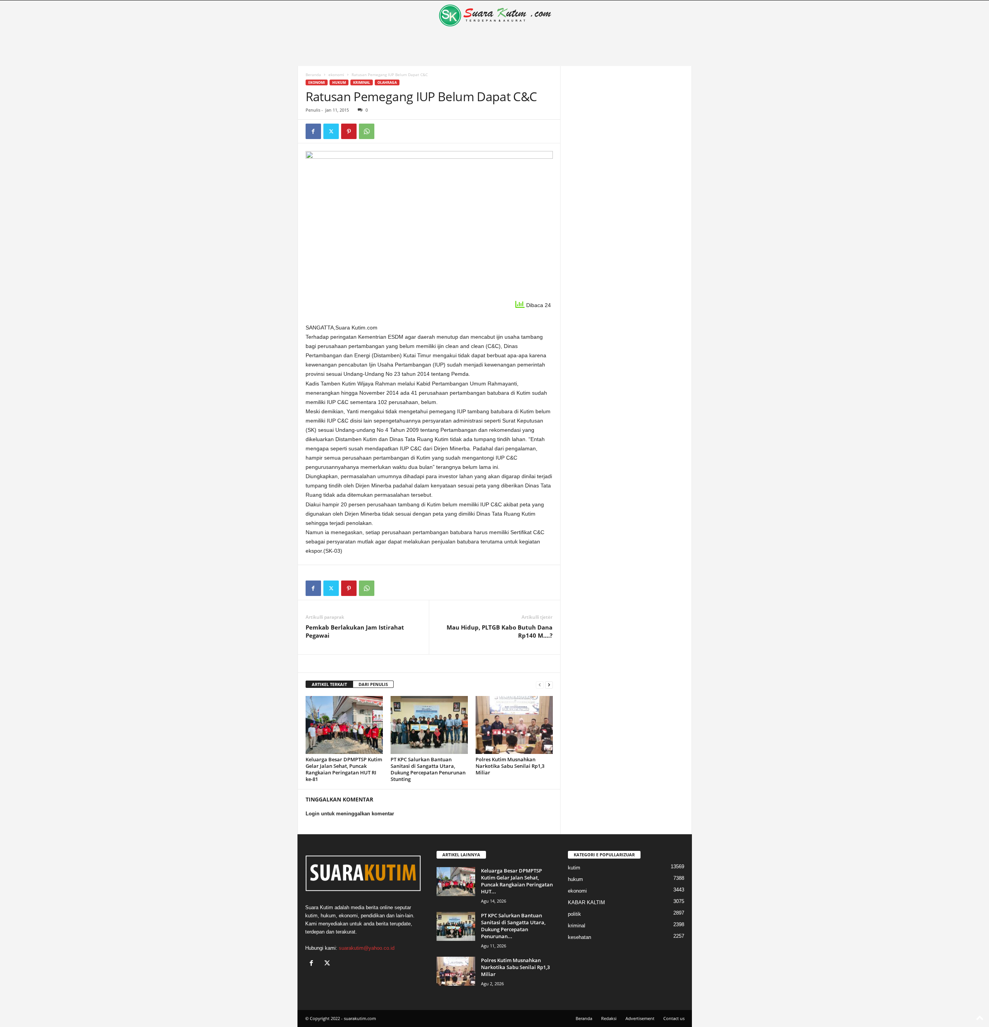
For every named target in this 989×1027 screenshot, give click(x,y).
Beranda (313, 74)
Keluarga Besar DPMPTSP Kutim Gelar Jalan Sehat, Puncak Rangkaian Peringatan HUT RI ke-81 (344, 769)
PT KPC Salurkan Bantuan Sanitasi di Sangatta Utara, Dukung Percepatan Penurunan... (513, 926)
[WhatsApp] (366, 131)
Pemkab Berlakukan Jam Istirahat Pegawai (355, 631)
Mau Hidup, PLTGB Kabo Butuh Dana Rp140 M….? (499, 631)
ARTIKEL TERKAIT (329, 684)
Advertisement (639, 1018)
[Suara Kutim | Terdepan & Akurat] (494, 15)
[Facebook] (313, 131)
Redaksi (609, 1018)
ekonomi (336, 74)
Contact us (674, 1018)
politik (574, 914)
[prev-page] (540, 685)
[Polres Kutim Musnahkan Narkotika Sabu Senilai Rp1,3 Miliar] (514, 725)
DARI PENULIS (373, 684)
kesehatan (579, 937)
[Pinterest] (349, 131)
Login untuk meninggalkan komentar (350, 814)
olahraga (387, 82)
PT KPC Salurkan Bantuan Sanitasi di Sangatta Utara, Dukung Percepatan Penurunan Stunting (428, 769)
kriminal (361, 82)
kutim (574, 868)
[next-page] (549, 685)
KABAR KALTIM (586, 902)
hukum (339, 82)
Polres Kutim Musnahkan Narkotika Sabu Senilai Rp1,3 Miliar (510, 766)
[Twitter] (331, 131)
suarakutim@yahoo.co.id (366, 948)
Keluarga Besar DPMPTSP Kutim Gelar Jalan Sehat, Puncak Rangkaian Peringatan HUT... (517, 881)
